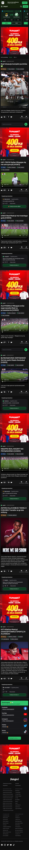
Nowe (10, 57)
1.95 (5, 19)
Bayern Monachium (19, 828)
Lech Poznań (5, 819)
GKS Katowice (5, 833)
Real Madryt (17, 824)
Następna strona (13, 738)
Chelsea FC (17, 817)
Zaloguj (25, 6)
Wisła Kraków (5, 817)
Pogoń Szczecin (6, 828)
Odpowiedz (12, 203)
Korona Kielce (5, 835)
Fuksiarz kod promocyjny (8, 797)
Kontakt (17, 783)
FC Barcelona (17, 826)
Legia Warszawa (6, 815)
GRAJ (6, 23)
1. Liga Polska (17, 792)
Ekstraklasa (17, 790)
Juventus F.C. (17, 833)
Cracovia (4, 824)
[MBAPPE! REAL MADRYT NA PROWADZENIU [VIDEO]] (14, 463)
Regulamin (5, 785)
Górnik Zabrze (5, 821)
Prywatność (18, 785)
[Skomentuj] (25, 124)
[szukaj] (21, 6)
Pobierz (25, 2)
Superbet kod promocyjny (8, 796)
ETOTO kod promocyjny (7, 790)
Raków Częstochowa (7, 832)
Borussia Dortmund (19, 830)
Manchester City (18, 821)
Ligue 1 (16, 803)
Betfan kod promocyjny (7, 803)
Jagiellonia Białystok (7, 826)
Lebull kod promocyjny (7, 792)
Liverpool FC (17, 819)
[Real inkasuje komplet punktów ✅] (14, 88)
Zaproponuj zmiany (7, 783)
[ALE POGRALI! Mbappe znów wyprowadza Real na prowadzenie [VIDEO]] (14, 321)
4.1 (18, 19)
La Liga (16, 797)
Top (15, 57)
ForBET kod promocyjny (7, 808)
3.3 (11, 19)
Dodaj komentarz (15, 206)
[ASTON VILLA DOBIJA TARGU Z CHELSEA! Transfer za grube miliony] (14, 537)
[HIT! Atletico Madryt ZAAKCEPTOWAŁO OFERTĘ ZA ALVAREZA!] (14, 651)
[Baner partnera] (14, 40)
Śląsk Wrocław (5, 823)
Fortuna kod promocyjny (7, 801)
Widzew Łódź (5, 830)
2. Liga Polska (17, 794)
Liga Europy (17, 806)
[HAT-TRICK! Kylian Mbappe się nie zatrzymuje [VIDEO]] (14, 174)
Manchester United (19, 823)
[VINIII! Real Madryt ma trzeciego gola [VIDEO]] (14, 229)
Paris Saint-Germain (19, 832)
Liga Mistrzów (18, 804)
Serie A (16, 801)
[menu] (2, 6)
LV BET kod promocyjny (7, 799)
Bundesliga (17, 799)
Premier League (18, 796)
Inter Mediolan (18, 835)
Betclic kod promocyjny (7, 806)
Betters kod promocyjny (7, 804)
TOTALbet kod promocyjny (8, 810)
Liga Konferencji (18, 808)
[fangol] (14, 779)
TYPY (16, 23)
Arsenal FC (17, 815)
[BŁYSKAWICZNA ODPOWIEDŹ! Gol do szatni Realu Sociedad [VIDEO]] (14, 372)
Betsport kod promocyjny (8, 794)
